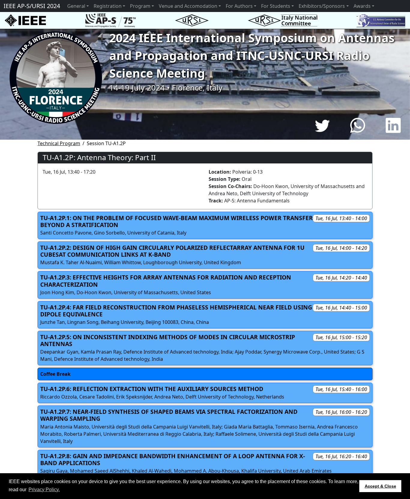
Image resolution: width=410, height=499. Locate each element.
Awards (362, 6)
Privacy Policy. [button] (44, 489)
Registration (108, 6)
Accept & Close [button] (380, 486)
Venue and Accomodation (188, 6)
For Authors (239, 6)
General (76, 6)
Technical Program (59, 143)
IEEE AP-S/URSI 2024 (32, 6)
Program (140, 6)
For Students (275, 6)
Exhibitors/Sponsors (322, 6)
